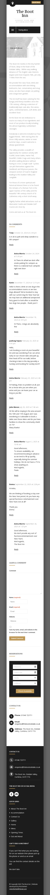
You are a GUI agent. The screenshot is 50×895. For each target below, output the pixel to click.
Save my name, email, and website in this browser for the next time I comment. (23, 631)
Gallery (13, 821)
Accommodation (17, 813)
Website (12, 617)
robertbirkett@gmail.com (18, 889)
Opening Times (17, 832)
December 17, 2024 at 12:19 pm (27, 282)
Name (15, 597)
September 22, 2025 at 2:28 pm (27, 484)
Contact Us (15, 816)
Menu (13, 828)
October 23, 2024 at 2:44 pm (25, 233)
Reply (11, 244)
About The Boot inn (19, 809)
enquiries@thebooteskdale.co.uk (27, 724)
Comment (12, 571)
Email (14, 607)
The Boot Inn (24, 16)
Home (13, 824)
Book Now (36, 2)
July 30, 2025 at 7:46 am (29, 407)
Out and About (17, 836)
